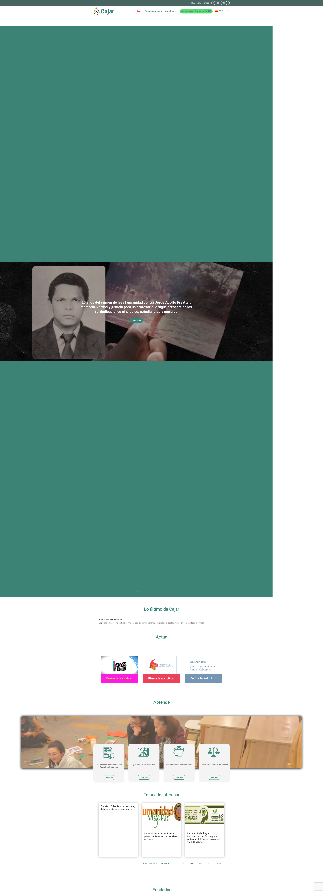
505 (183, 863)
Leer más (136, 320)
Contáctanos (171, 11)
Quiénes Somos (152, 11)
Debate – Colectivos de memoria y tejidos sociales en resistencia (118, 808)
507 (200, 863)
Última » (218, 863)
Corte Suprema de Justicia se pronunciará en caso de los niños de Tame (160, 836)
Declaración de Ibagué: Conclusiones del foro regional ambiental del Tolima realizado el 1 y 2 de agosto (203, 837)
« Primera (165, 863)
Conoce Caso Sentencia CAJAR (196, 11)
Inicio (139, 11)
